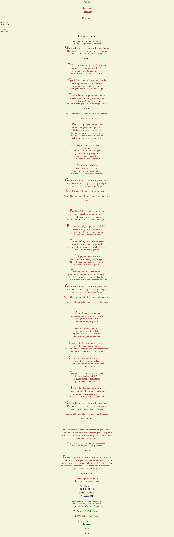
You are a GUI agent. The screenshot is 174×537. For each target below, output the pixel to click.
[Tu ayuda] (87, 523)
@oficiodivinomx (92, 511)
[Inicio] (87, 2)
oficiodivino (93, 516)
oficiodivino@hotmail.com (87, 506)
